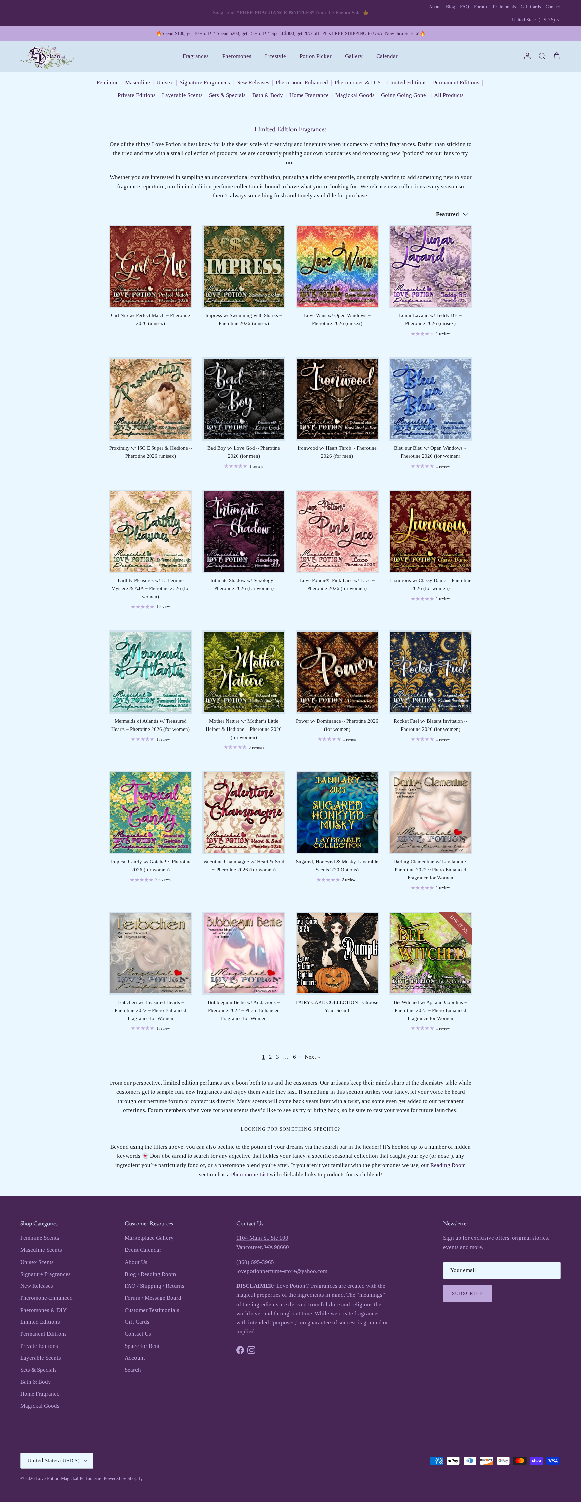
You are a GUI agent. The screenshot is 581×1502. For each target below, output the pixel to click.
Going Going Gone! (404, 95)
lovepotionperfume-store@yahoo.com (281, 1271)
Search (133, 1370)
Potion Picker (316, 56)
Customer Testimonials (152, 1310)
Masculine (137, 82)
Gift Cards (531, 6)
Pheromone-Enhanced (302, 82)
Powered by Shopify (123, 1478)
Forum (480, 6)
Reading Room (448, 1165)
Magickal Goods (355, 95)
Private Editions (137, 95)
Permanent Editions (456, 82)
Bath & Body (267, 95)
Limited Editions (407, 82)
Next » (312, 1057)
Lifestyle (275, 56)
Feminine (107, 82)
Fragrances (196, 56)
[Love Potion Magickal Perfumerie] (47, 57)
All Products (449, 95)
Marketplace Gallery (149, 1238)
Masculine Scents (41, 1250)
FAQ (464, 6)
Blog (450, 6)
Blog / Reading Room (150, 1274)
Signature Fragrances (205, 82)
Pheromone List (249, 1174)
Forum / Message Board (153, 1298)
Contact (553, 6)
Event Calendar (143, 1250)
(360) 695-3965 (255, 1262)
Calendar (387, 56)
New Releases (252, 82)
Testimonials (504, 6)
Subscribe (467, 1293)
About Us (136, 1262)
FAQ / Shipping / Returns (154, 1286)
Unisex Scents (37, 1262)
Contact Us (138, 1334)
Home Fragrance (309, 95)
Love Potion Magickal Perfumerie (68, 1478)
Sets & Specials (227, 95)
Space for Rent (142, 1346)
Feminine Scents (39, 1238)
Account (135, 1358)
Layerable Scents (182, 95)
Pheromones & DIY (358, 82)
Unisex (164, 82)
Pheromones (236, 56)
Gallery (354, 56)
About (435, 6)
